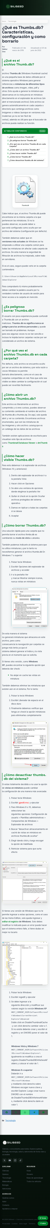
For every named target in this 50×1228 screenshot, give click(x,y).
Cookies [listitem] (15, 1224)
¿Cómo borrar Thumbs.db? (19, 157)
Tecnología (12, 21)
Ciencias (5, 1171)
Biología (5, 1185)
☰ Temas (43, 1218)
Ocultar (42, 131)
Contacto (5, 1205)
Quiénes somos (8, 1198)
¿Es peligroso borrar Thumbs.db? (22, 140)
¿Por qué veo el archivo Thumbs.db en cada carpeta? (26, 145)
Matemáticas (7, 1181)
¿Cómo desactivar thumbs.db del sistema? (25, 160)
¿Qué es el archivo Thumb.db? (20, 137)
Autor (4, 1201)
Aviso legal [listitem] (23, 1224)
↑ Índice (43, 1223)
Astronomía (6, 1189)
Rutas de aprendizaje (35, 1178)
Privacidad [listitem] (6, 1224)
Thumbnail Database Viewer (21, 443)
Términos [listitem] (32, 1224)
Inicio (4, 21)
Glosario (30, 1174)
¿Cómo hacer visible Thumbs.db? (22, 153)
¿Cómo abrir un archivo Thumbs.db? (23, 150)
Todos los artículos (34, 1181)
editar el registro (10, 921)
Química (5, 1174)
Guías (29, 1171)
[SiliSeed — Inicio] (11, 1143)
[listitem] (4, 1160)
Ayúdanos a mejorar (10, 1209)
